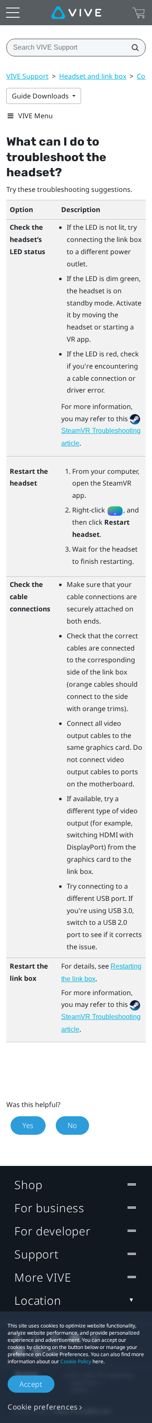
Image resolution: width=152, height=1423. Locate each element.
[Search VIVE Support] (132, 47)
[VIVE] (76, 12)
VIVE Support (27, 76)
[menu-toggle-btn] (12, 12)
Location (37, 1300)
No (72, 1125)
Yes (28, 1125)
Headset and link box (92, 76)
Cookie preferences (43, 1407)
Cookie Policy (75, 1361)
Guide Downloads (41, 96)
